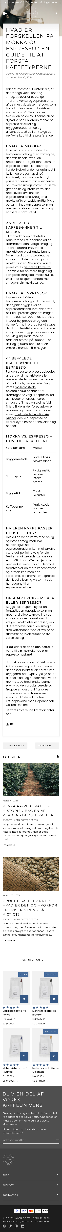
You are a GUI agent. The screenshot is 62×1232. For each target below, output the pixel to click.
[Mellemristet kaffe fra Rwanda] (16, 1045)
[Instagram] (16, 1226)
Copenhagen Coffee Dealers (24, 1218)
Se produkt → (10, 1023)
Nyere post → (47, 745)
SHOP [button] (6, 1175)
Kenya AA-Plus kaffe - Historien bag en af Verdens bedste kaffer (28, 810)
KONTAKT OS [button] (10, 1195)
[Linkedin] (22, 1226)
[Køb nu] (24, 999)
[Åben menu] (8, 13)
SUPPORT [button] (8, 1185)
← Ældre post (15, 745)
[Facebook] (4, 1226)
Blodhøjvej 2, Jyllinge (17, 1221)
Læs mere (9, 845)
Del (12, 724)
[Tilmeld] (56, 1139)
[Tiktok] (10, 1226)
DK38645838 (42, 1221)
